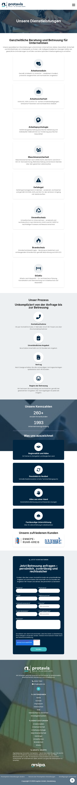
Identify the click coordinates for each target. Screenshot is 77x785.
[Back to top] (72, 780)
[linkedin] (38, 689)
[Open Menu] (73, 4)
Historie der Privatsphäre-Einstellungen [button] (41, 777)
